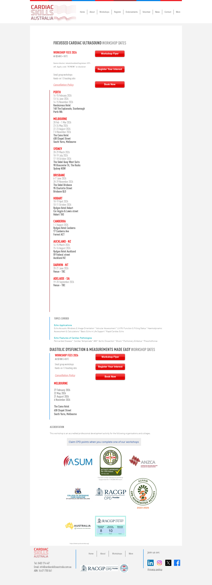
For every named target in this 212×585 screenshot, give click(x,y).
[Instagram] (159, 563)
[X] (168, 563)
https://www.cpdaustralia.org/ (79, 543)
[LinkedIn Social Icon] (150, 563)
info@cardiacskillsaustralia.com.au (55, 567)
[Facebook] (177, 563)
